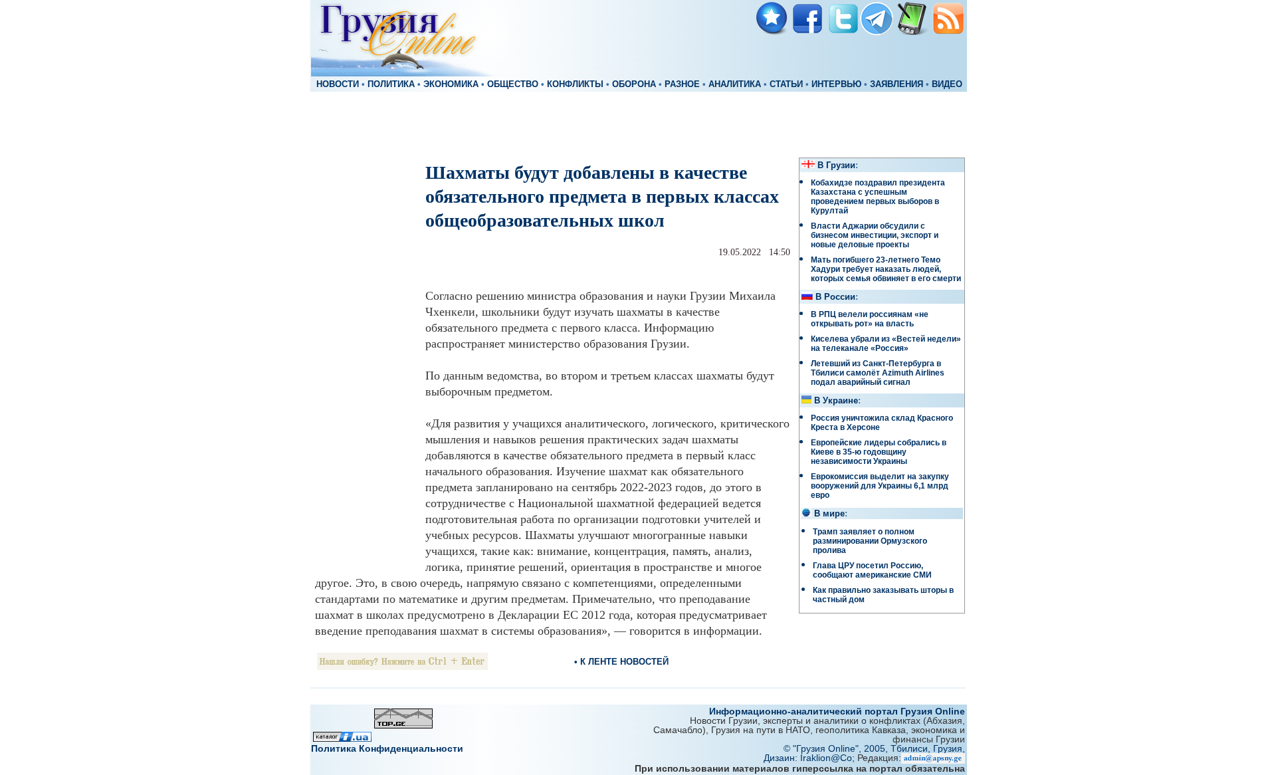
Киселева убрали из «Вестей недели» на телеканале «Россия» (886, 343)
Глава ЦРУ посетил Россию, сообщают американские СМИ (872, 570)
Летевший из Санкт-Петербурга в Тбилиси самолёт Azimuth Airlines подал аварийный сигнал (877, 373)
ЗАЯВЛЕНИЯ (896, 84)
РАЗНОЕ (682, 84)
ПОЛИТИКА (391, 84)
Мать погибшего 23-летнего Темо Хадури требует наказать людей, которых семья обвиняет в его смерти (886, 269)
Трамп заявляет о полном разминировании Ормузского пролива (870, 541)
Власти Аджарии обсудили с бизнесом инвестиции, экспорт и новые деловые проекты (874, 235)
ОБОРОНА (634, 84)
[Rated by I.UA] (342, 738)
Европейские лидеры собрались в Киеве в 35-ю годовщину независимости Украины (878, 452)
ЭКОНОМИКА (450, 84)
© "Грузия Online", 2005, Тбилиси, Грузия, (874, 748)
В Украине (836, 400)
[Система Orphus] (402, 666)
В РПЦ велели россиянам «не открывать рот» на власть (869, 319)
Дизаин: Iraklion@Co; (810, 757)
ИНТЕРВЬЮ (836, 84)
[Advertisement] (638, 124)
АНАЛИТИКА (734, 84)
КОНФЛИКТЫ (575, 84)
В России (835, 297)
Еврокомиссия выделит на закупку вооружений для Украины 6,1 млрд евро (880, 486)
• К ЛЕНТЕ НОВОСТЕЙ (621, 662)
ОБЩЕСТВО (512, 84)
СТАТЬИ (786, 84)
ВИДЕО (947, 84)
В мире (829, 513)
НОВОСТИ (337, 84)
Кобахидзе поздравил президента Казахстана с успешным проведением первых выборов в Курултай (878, 196)
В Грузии (836, 165)
